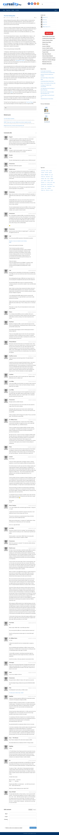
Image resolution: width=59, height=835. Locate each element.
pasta (42, 180)
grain (52, 174)
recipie (52, 180)
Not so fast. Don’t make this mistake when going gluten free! (47, 92)
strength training (49, 184)
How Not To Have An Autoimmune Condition (47, 75)
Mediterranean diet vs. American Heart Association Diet (14, 125)
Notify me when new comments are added (14, 827)
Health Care (43, 176)
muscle (48, 178)
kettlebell (42, 178)
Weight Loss (43, 190)
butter (11, 92)
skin (51, 182)
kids (45, 178)
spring (54, 182)
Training (42, 188)
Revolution (43, 182)
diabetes (42, 174)
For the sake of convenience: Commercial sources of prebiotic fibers (48, 71)
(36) (36, 17)
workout (51, 190)
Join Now (17, 10)
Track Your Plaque (29, 102)
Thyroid (42, 186)
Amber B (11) (45, 17)
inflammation (48, 176)
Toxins (54, 186)
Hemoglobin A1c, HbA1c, (20, 60)
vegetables (49, 188)
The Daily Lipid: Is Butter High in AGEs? (16, 692)
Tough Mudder (49, 186)
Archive (13, 10)
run (45, 182)
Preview (34, 809)
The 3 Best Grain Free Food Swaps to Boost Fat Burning (48, 89)
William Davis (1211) (46, 26)
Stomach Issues (43, 184)
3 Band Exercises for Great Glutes (47, 98)
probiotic (48, 180)
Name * (6, 813)
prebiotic (45, 180)
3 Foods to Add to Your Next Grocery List (47, 96)
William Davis (14, 17)
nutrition (51, 178)
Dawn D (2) (45, 22)
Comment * (6, 820)
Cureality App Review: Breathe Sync (47, 81)
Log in (56, 10)
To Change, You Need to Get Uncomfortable (46, 86)
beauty (47, 170)
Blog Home (8, 10)
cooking (50, 170)
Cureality (46, 172)
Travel (45, 188)
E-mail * (6, 816)
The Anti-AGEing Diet (9, 15)
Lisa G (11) (45, 24)
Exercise (46, 174)
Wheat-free (48, 190)
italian (52, 176)
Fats (49, 174)
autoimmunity (43, 170)
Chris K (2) (45, 19)
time (45, 186)
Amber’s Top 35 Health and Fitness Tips (48, 83)
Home (4, 10)
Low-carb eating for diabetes (9, 118)
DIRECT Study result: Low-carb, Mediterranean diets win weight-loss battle (17, 122)
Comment (30, 809)
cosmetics (42, 172)
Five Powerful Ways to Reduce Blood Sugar (47, 78)
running (48, 182)
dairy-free (50, 172)
